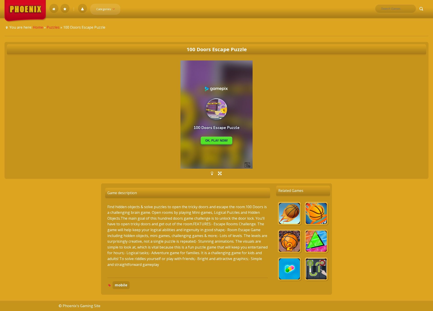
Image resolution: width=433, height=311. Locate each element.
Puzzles (53, 27)
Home (38, 27)
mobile (121, 285)
